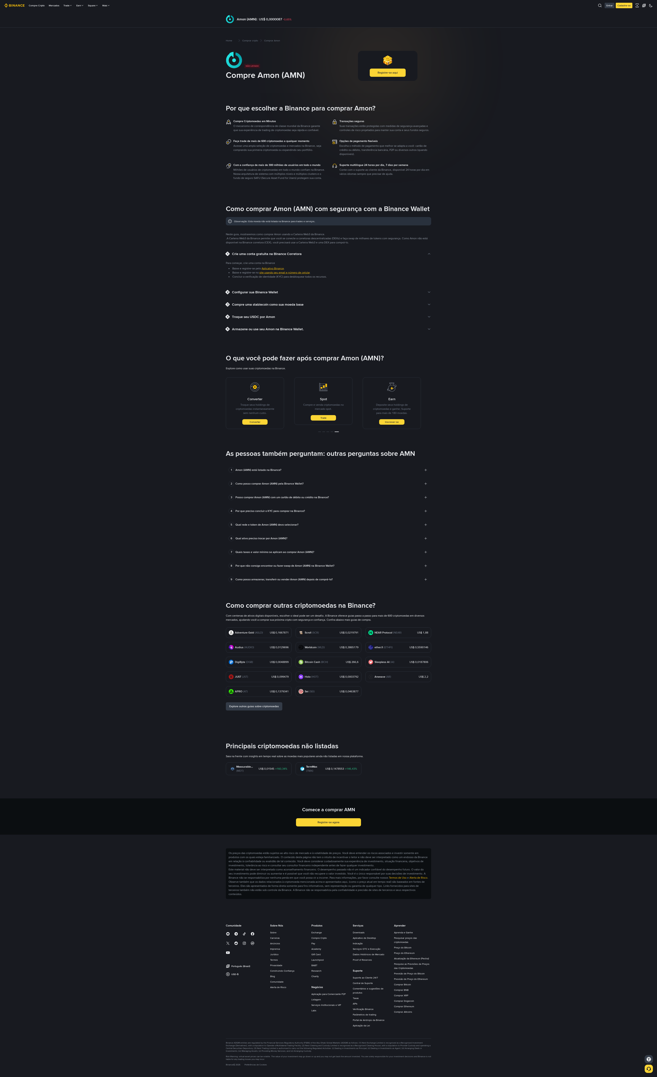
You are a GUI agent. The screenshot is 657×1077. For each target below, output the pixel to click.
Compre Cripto (37, 5)
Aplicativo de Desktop (364, 937)
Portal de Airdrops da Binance (368, 1020)
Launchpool (317, 959)
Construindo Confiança (282, 970)
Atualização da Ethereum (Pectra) (411, 958)
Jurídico (274, 954)
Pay (313, 943)
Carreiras (275, 937)
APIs (355, 1003)
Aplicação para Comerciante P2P (328, 994)
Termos (274, 959)
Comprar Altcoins (403, 1011)
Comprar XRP (401, 995)
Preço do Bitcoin (402, 947)
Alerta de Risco (278, 987)
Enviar (392, 421)
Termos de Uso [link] (398, 877)
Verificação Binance (363, 1009)
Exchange (316, 932)
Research (316, 970)
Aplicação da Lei (361, 1025)
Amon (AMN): (247, 19)
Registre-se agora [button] (328, 822)
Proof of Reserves (362, 959)
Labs (313, 1010)
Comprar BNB (401, 989)
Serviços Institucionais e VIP (326, 1005)
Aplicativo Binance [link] (273, 268)
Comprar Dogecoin (404, 1000)
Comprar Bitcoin (402, 984)
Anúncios (275, 943)
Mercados (54, 5)
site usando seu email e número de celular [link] (284, 272)
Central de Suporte (363, 983)
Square (91, 5)
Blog (272, 976)
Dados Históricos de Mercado (368, 954)
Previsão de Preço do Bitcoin (409, 973)
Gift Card (316, 954)
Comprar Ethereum (404, 1006)
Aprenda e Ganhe (403, 932)
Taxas (356, 998)
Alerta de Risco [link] (418, 877)
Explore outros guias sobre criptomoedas (254, 706)
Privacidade (276, 965)
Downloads (359, 932)
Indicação (358, 943)
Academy (316, 948)
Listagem (316, 999)
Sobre (273, 932)
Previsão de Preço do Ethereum (411, 979)
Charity (315, 976)
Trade (255, 417)
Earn (78, 5)
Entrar (609, 5)
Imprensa (275, 948)
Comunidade (277, 981)
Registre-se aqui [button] (388, 72)
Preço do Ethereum (404, 953)
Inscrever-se (323, 421)
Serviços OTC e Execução (366, 948)
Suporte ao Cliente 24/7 (365, 977)
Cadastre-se (624, 5)
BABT (314, 965)
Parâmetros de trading (364, 1014)
